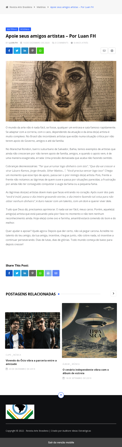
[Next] (113, 293)
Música (17, 355)
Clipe (8, 355)
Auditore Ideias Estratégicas (76, 430)
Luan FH (13, 42)
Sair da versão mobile (61, 442)
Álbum (66, 364)
